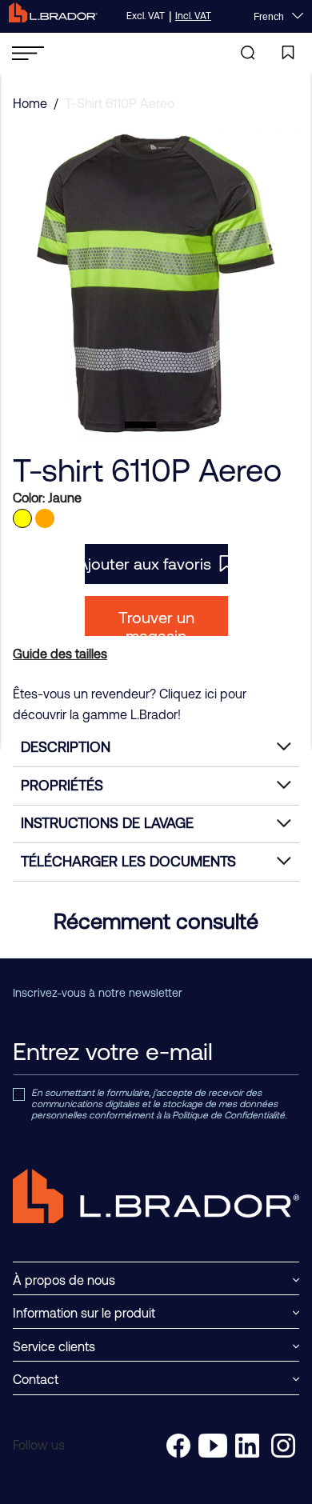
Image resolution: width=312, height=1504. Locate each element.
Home (30, 103)
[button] (140, 425)
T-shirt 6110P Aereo (119, 103)
